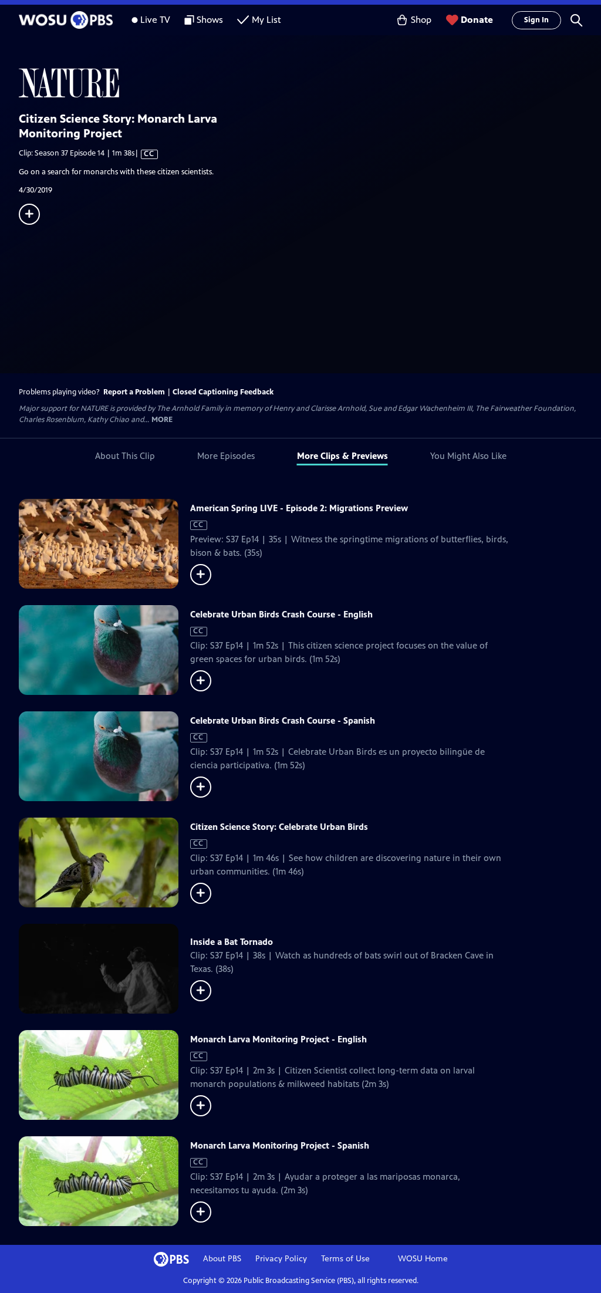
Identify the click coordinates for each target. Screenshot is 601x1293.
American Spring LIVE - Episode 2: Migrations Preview (299, 508)
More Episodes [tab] (226, 455)
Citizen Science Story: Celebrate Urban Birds (279, 826)
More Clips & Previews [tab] (342, 455)
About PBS (222, 1259)
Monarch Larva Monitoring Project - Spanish (279, 1145)
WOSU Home (423, 1259)
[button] (576, 20)
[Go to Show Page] (310, 82)
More (162, 420)
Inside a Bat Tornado (231, 941)
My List (266, 19)
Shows (210, 19)
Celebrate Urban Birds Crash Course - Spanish (282, 720)
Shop (421, 19)
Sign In (536, 20)
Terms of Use (345, 1259)
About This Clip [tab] (125, 455)
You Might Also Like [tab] (468, 455)
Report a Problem (134, 392)
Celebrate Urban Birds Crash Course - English (281, 614)
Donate (477, 19)
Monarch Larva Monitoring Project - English (278, 1039)
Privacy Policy (281, 1259)
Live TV (155, 19)
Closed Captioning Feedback (223, 392)
